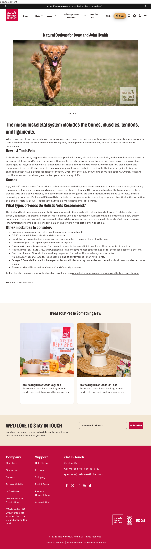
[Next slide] (145, 6)
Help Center (42, 463)
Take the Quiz (94, 16)
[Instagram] (78, 485)
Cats (37, 16)
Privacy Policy (74, 542)
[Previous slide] (5, 6)
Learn (49, 16)
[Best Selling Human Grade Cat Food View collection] (104, 350)
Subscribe (136, 425)
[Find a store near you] (134, 15)
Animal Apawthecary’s (24, 256)
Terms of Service (55, 542)
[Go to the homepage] (12, 15)
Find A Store (42, 484)
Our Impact (12, 470)
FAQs (108, 16)
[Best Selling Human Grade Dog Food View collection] (47, 350)
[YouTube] (84, 485)
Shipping (40, 477)
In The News (12, 491)
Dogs (25, 16)
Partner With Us (14, 484)
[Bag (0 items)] (145, 15)
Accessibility (42, 502)
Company (13, 457)
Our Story (11, 463)
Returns (39, 470)
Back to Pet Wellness (21, 282)
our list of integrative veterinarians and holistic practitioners (105, 273)
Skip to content (8, 1)
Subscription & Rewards (71, 16)
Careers (10, 477)
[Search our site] (129, 15)
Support (41, 457)
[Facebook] (66, 485)
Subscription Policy (95, 542)
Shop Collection (47, 403)
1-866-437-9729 (91, 468)
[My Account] (139, 15)
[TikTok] (90, 485)
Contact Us (70, 463)
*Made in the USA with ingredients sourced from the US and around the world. (16, 516)
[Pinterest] (72, 485)
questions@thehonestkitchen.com (83, 474)
